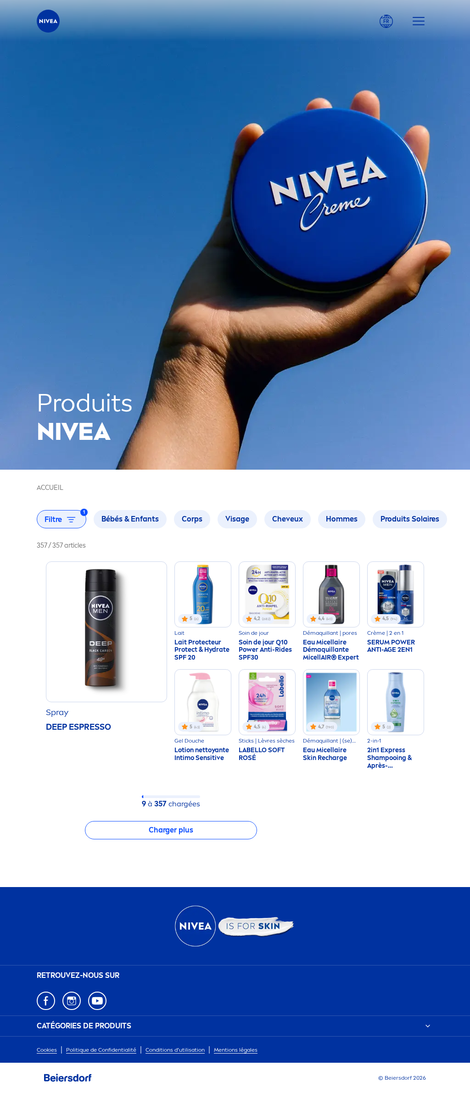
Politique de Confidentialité (101, 1050)
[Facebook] (46, 1001)
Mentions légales (235, 1050)
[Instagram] (71, 1001)
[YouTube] (97, 1001)
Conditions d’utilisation (175, 1050)
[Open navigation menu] (418, 21)
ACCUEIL (50, 488)
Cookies (47, 1050)
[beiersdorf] (68, 1078)
